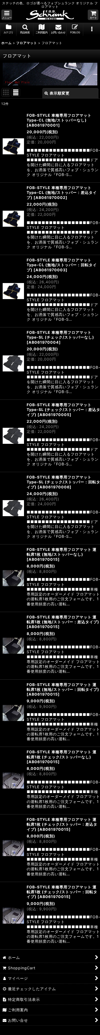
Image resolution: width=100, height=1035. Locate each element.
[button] (6, 15)
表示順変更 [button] (60, 93)
